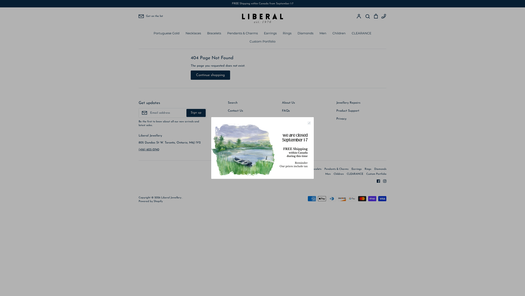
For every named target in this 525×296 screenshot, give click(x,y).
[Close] (308, 122)
